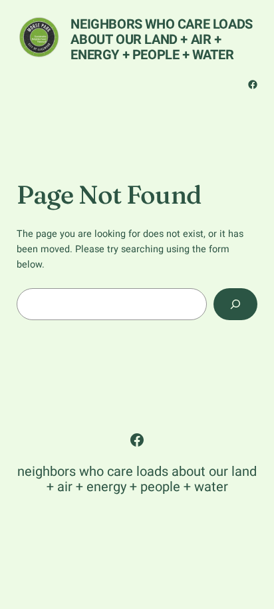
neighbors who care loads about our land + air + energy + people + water (161, 40)
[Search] (235, 303)
